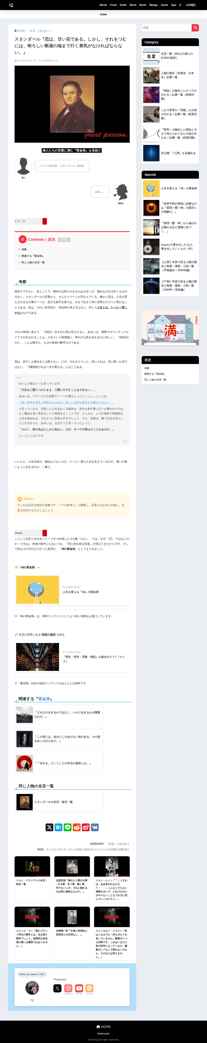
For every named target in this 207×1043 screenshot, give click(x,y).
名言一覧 (20, 221)
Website (89, 994)
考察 (24, 249)
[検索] (195, 27)
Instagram (68, 994)
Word (133, 5)
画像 (80, 165)
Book (143, 5)
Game (164, 5)
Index (103, 14)
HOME (105, 1027)
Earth (123, 5)
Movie (103, 5)
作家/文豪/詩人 (120, 849)
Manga (153, 5)
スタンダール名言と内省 (75, 849)
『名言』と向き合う (118, 843)
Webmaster (103, 1033)
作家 (54, 165)
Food (113, 5)
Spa (173, 5)
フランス (44, 165)
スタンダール (67, 165)
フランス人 (100, 849)
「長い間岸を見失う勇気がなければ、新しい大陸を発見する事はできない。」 (67, 402)
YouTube (79, 994)
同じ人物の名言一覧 (33, 262)
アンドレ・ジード (93, 396)
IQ (11, 5)
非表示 (64, 239)
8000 (83, 538)
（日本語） (190, 5)
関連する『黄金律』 (33, 255)
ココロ (52, 849)
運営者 (32, 505)
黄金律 (44, 699)
